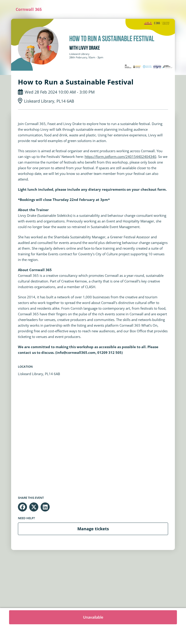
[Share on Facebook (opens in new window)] (22, 506)
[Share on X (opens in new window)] (33, 506)
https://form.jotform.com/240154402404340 (120, 156)
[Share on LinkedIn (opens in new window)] (45, 506)
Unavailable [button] (93, 617)
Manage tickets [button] (93, 528)
